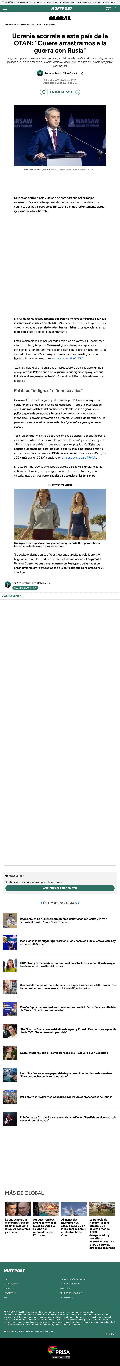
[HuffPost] (14, 1270)
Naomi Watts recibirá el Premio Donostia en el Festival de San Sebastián (64, 1053)
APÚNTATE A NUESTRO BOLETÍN (60, 888)
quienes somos (11, 1284)
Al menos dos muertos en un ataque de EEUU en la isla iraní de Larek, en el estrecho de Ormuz (73, 1227)
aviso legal (65, 1288)
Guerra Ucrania (12, 24)
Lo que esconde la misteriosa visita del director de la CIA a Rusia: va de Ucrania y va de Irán (17, 1226)
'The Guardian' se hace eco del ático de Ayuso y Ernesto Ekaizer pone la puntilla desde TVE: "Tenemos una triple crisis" (68, 1030)
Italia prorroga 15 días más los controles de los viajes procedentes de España (66, 1097)
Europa (30, 24)
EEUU (23, 24)
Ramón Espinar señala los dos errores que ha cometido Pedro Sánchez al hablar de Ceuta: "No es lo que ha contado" (68, 1008)
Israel (52, 24)
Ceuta (112, 2)
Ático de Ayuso (85, 2)
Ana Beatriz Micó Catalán (63, 73)
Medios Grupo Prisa (60, 1357)
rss (5, 1298)
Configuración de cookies (73, 1279)
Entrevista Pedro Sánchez (27, 2)
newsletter (10, 1293)
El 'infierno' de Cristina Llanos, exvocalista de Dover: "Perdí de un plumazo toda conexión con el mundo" (68, 1119)
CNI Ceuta (46, 2)
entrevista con (67, 358)
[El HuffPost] (61, 8)
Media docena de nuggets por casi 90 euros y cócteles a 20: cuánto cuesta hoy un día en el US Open (68, 942)
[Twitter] (81, 73)
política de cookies (69, 1284)
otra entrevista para (79, 457)
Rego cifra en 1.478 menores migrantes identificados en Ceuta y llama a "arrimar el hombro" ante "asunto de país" (64, 920)
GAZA (38, 24)
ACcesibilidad (66, 1298)
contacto (9, 1288)
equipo (7, 1279)
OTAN (45, 24)
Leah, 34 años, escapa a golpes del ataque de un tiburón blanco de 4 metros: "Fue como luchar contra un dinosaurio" (66, 1075)
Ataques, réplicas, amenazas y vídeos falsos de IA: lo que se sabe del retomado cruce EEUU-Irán (44, 1227)
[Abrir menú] (5, 8)
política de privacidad (71, 1293)
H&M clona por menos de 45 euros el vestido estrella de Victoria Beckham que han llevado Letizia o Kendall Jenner (67, 964)
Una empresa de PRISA (60, 1349)
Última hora (108, 8)
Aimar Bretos (101, 2)
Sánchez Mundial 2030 (65, 2)
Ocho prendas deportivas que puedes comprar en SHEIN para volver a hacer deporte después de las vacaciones (57, 544)
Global (60, 18)
